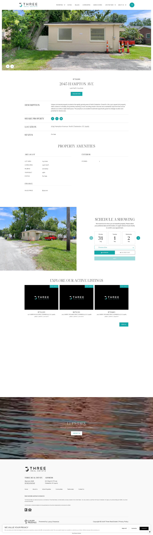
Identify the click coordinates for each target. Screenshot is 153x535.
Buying (70, 5)
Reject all (124, 528)
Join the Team (109, 5)
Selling (77, 5)
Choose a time (102, 247)
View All (123, 324)
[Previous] (91, 238)
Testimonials (70, 489)
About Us (121, 5)
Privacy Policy (123, 521)
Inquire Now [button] (76, 94)
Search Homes (97, 5)
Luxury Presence (53, 521)
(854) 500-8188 (29, 481)
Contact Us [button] (76, 433)
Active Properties (46, 489)
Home (26, 489)
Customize (134, 528)
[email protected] (29, 501)
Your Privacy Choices (76, 533)
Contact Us (81, 489)
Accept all (144, 528)
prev (8, 66)
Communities (86, 5)
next (12, 66)
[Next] (138, 238)
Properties (59, 5)
